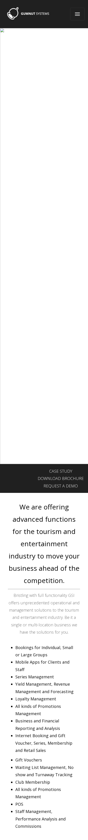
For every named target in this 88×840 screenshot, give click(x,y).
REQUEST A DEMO (61, 486)
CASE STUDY (60, 471)
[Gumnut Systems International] (28, 13)
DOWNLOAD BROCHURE (61, 478)
